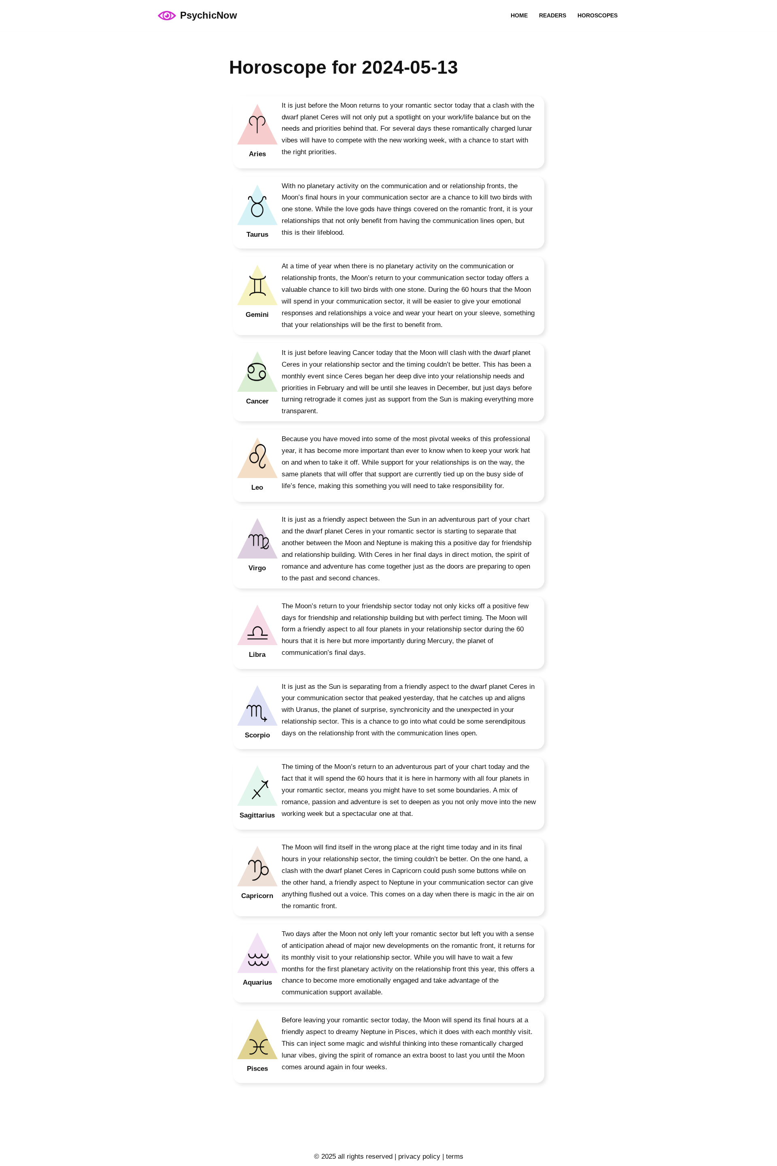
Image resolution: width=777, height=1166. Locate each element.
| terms (451, 1156)
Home (519, 16)
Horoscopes (597, 16)
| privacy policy (416, 1156)
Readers (552, 16)
